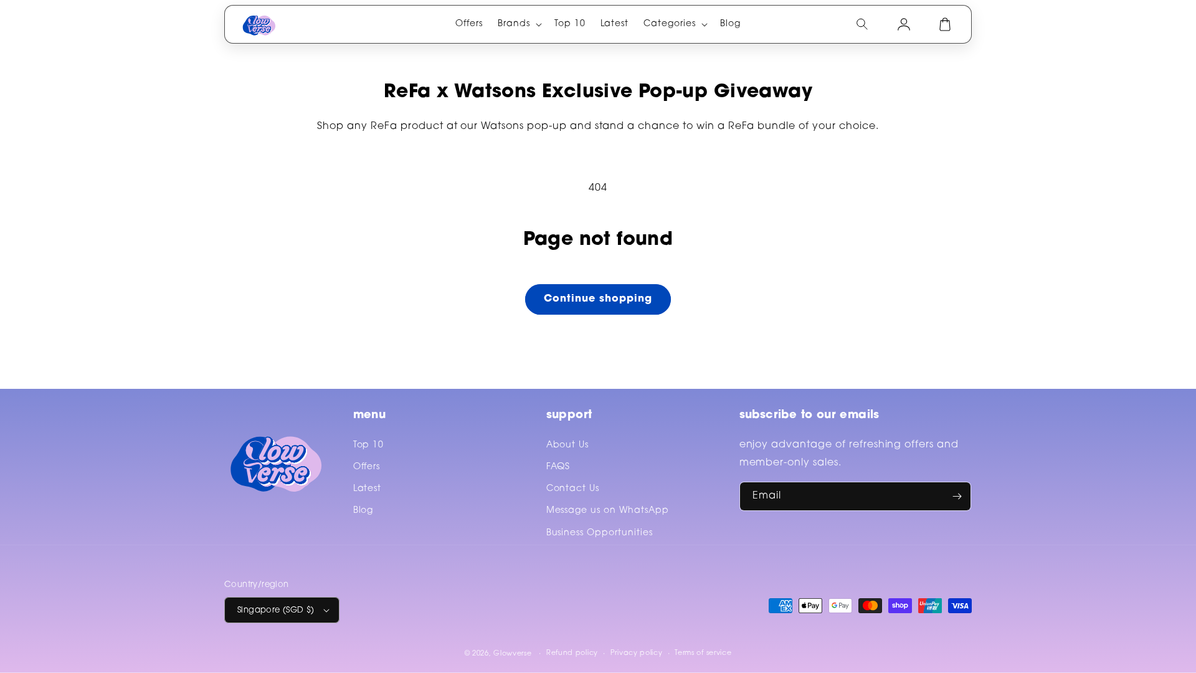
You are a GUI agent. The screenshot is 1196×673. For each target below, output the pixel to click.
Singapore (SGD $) (276, 610)
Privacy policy (636, 653)
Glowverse (512, 654)
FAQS (558, 467)
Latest (367, 489)
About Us (567, 445)
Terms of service (703, 653)
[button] (518, 24)
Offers (367, 467)
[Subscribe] (957, 496)
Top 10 (368, 445)
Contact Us (573, 489)
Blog (363, 511)
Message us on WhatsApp (607, 511)
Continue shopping (598, 299)
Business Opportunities (599, 533)
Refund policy (572, 653)
